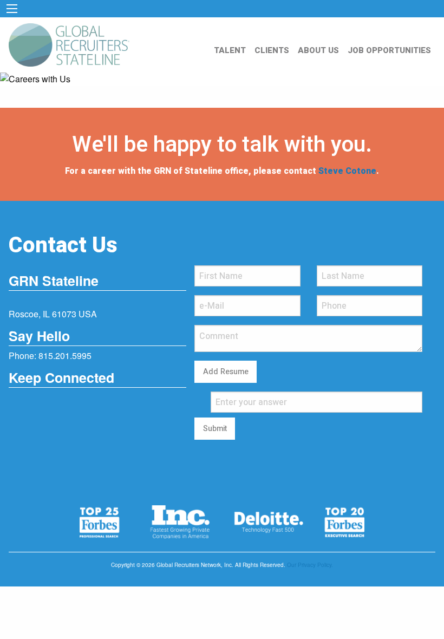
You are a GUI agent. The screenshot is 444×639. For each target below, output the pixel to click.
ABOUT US (318, 50)
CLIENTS (271, 50)
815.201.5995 (65, 355)
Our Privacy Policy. (310, 565)
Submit (215, 428)
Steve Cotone (347, 171)
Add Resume (226, 371)
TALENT (230, 50)
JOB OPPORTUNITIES (389, 50)
